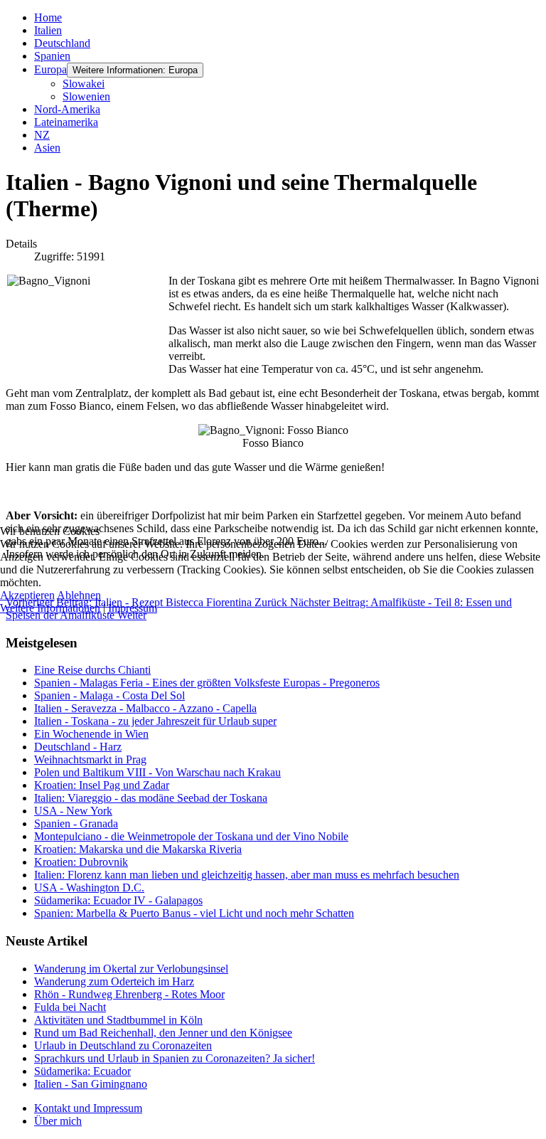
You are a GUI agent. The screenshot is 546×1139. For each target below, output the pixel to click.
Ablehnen (79, 595)
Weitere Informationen (50, 608)
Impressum (132, 608)
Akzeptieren (27, 595)
